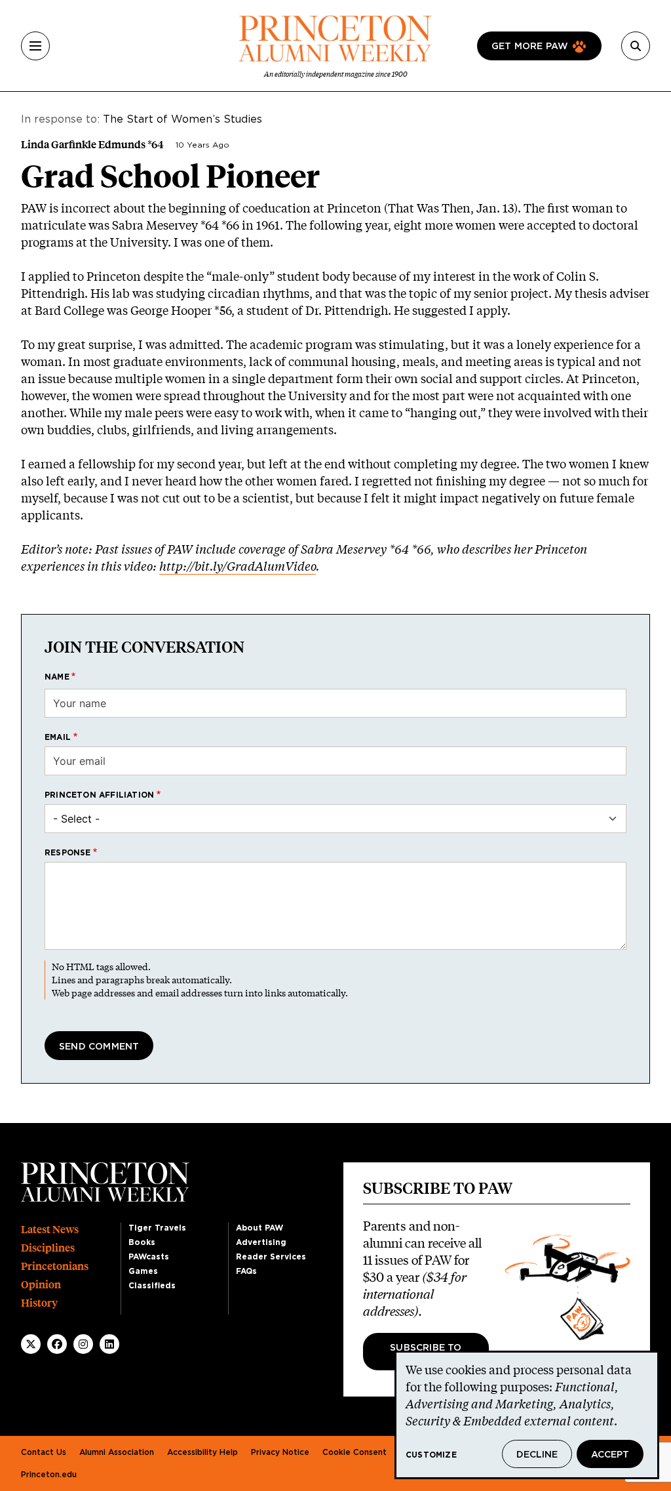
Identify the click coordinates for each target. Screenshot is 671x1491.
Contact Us (43, 1452)
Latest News (50, 1229)
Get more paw (529, 46)
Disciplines (48, 1248)
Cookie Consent (354, 1452)
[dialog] (527, 1415)
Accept (610, 1455)
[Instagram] (83, 1344)
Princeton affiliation (99, 795)
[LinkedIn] (109, 1344)
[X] (31, 1344)
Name (57, 677)
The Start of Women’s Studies (182, 119)
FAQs (246, 1271)
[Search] (635, 45)
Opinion (41, 1284)
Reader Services (271, 1257)
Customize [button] (431, 1455)
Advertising (261, 1242)
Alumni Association (116, 1452)
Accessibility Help (202, 1452)
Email (58, 737)
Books (141, 1242)
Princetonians (54, 1266)
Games (143, 1271)
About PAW (259, 1228)
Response (68, 853)
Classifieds (152, 1286)
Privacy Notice (280, 1452)
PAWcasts (148, 1257)
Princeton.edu (49, 1475)
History (39, 1303)
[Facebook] (57, 1344)
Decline (537, 1455)
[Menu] (35, 45)
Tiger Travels (157, 1228)
